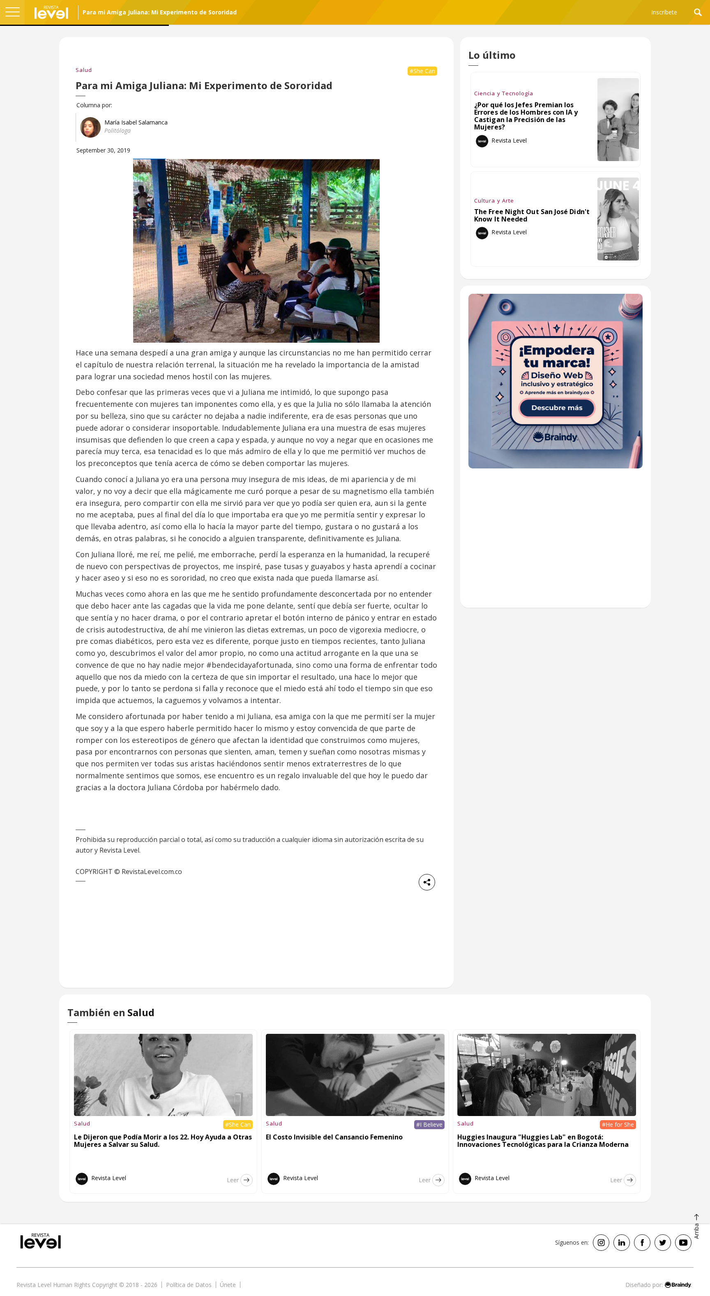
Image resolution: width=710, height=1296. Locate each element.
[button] (12, 12)
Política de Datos (189, 1285)
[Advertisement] (555, 542)
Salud (84, 70)
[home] (51, 12)
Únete (228, 1285)
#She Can (422, 71)
